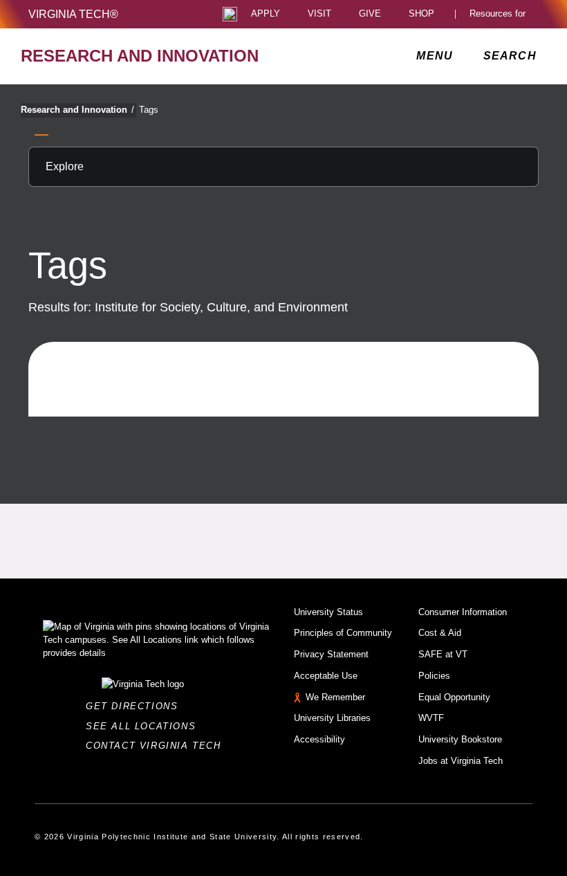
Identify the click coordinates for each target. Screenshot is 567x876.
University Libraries (332, 718)
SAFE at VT (442, 654)
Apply (265, 14)
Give (370, 14)
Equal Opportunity (454, 697)
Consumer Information (462, 612)
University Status (328, 612)
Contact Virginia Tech (157, 745)
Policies (434, 675)
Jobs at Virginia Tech (460, 761)
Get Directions (136, 706)
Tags (148, 109)
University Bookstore (460, 739)
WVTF (431, 718)
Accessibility (319, 739)
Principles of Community (343, 633)
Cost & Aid (439, 633)
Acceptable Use (325, 675)
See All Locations (144, 726)
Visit (319, 14)
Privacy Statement (331, 654)
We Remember (335, 697)
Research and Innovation (77, 109)
